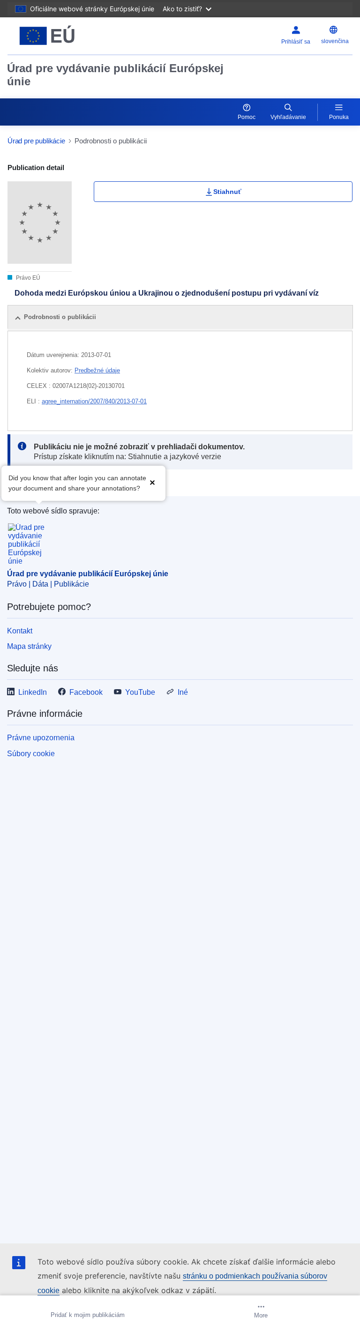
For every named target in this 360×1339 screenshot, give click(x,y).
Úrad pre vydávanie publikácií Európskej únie (115, 75)
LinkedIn (32, 692)
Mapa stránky (29, 646)
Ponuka (339, 117)
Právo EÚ (27, 278)
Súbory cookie (31, 754)
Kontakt (19, 631)
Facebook (86, 692)
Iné (183, 692)
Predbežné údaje (97, 370)
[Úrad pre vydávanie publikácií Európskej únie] (68, 35)
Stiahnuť (227, 191)
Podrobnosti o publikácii (60, 316)
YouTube (140, 692)
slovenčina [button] (335, 41)
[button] (152, 482)
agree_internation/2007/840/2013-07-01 (94, 401)
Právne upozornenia (41, 738)
